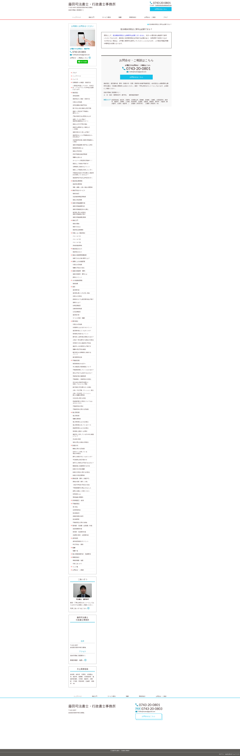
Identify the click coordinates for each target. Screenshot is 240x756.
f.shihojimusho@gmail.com (163, 5)
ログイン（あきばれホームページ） (229, 754)
